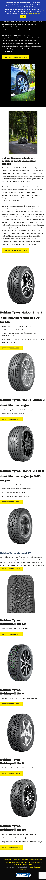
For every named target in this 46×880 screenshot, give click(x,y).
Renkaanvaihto (26, 862)
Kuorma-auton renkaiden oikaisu (22, 860)
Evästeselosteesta (33, 13)
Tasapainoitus (36, 862)
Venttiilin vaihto (27, 865)
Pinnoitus (7, 862)
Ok (23, 16)
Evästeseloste (23, 869)
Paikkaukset (38, 860)
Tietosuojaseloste (34, 867)
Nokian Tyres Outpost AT (15, 553)
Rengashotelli (16, 862)
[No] (43, 11)
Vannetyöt (17, 865)
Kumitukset (7, 860)
